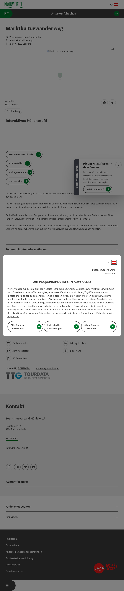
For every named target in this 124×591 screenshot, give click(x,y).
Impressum (110, 273)
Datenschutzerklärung (104, 269)
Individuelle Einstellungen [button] (54, 326)
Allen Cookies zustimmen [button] (92, 326)
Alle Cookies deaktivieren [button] (17, 326)
